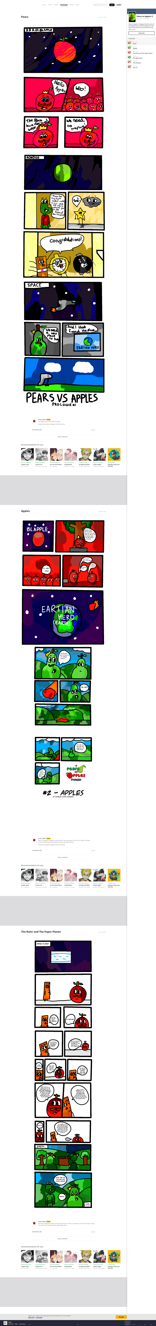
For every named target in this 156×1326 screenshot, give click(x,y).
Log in (112, 4)
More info (31, 1317)
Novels (56, 4)
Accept (121, 1317)
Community (64, 4)
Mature (71, 4)
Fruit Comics (42, 419)
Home (44, 4)
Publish (119, 4)
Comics (50, 4)
